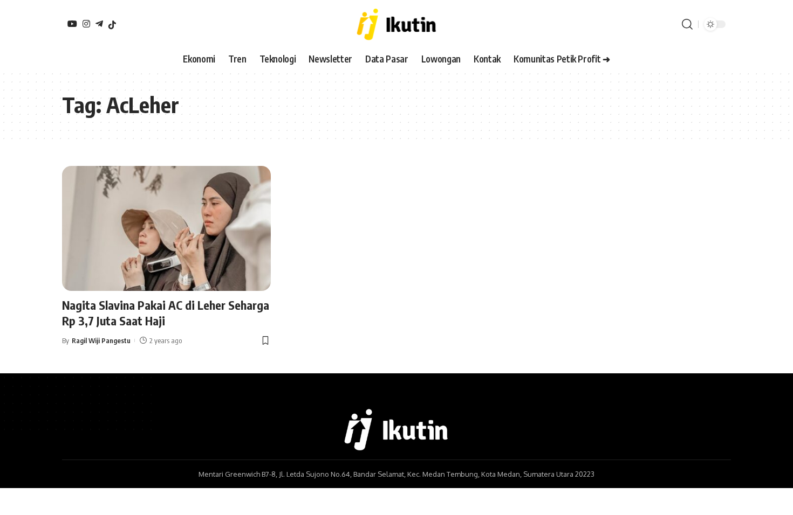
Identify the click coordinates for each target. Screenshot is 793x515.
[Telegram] (99, 23)
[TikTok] (112, 24)
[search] (687, 24)
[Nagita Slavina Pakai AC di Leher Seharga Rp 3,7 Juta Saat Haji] (166, 228)
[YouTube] (72, 23)
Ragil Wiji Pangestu (101, 340)
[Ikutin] (396, 24)
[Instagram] (86, 23)
